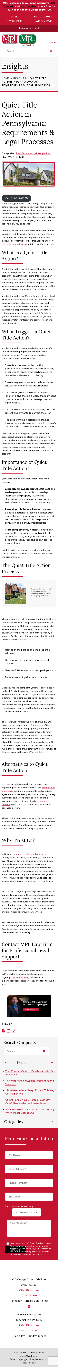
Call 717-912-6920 (16, 198)
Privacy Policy (37, 1352)
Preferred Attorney (23, 1206)
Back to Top (28, 1362)
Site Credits (20, 1352)
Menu (53, 42)
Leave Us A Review (28, 1356)
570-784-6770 (43, 21)
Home (6, 78)
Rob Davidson (28, 6)
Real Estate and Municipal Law (33, 153)
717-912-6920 (14, 21)
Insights (19, 78)
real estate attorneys (16, 244)
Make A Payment (29, 28)
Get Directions (29, 1290)
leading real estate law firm (29, 854)
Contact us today (20, 977)
